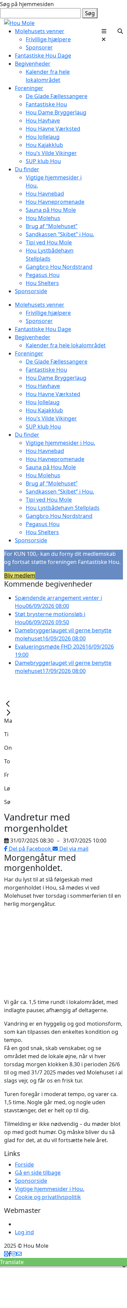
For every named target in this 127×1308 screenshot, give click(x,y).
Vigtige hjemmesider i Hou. (60, 442)
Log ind (24, 1232)
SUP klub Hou (43, 161)
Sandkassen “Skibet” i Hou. (60, 234)
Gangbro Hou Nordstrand (59, 266)
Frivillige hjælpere (48, 39)
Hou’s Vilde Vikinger (51, 153)
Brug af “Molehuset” (52, 226)
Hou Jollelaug (43, 136)
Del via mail (73, 848)
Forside (24, 1164)
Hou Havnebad (45, 193)
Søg (90, 13)
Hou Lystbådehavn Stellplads (63, 507)
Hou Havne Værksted (53, 128)
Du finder (27, 169)
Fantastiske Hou (46, 104)
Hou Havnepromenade (55, 201)
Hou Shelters (42, 283)
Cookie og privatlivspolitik (48, 1197)
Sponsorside (31, 291)
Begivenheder (32, 63)
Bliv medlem (19, 575)
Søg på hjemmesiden (27, 4)
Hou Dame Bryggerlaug (56, 112)
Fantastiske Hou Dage (43, 55)
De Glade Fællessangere (56, 96)
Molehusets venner (39, 31)
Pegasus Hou (43, 275)
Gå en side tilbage (38, 1172)
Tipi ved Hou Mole (49, 242)
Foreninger (29, 88)
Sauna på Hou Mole (51, 210)
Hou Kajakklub (44, 145)
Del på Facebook (29, 848)
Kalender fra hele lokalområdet (66, 345)
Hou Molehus (43, 218)
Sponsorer (39, 47)
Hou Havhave (43, 120)
